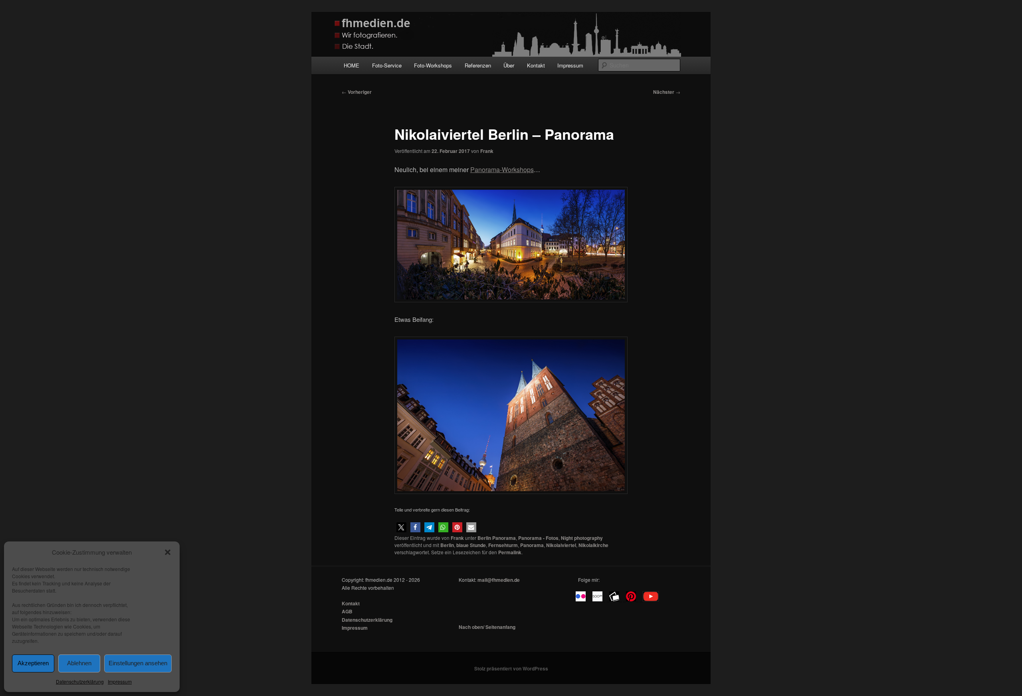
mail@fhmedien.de (498, 579)
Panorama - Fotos (538, 537)
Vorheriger (357, 91)
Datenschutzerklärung (80, 681)
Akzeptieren (33, 663)
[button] (168, 552)
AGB (347, 611)
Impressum (120, 681)
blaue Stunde (471, 545)
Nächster (666, 91)
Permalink (509, 552)
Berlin (447, 545)
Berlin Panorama (496, 537)
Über (508, 65)
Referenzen (478, 65)
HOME (351, 65)
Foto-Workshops (433, 65)
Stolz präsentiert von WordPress (511, 668)
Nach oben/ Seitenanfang (487, 627)
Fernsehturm (503, 545)
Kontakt (536, 65)
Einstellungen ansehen (138, 663)
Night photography (582, 537)
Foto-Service (387, 65)
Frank (486, 151)
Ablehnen (79, 663)
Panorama (532, 545)
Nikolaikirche (593, 545)
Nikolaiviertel (561, 545)
